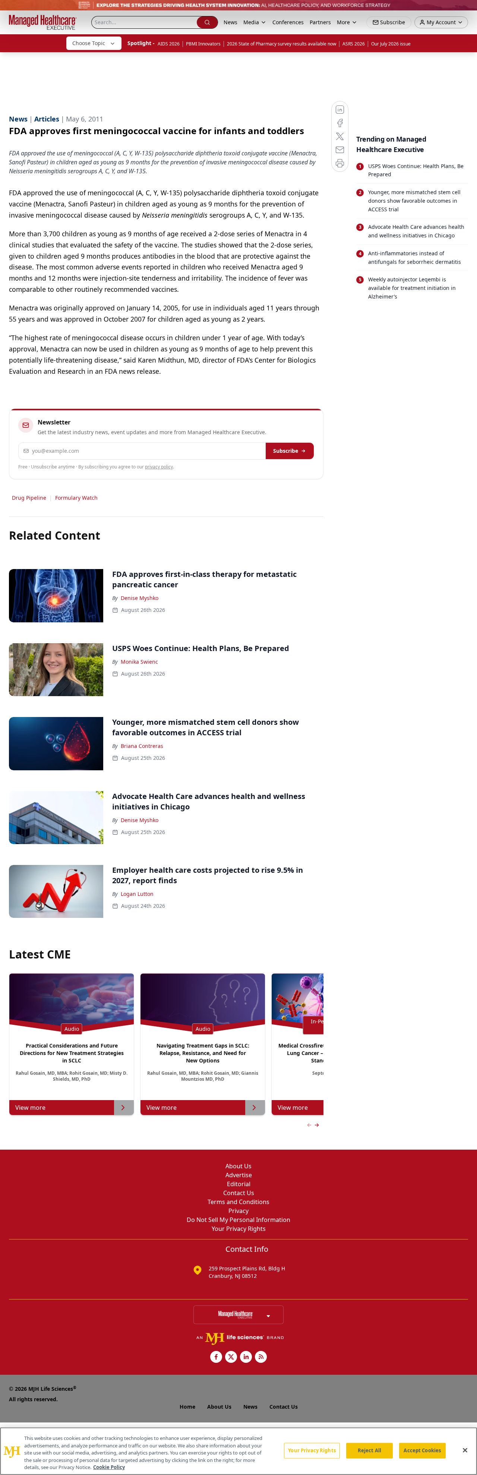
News (230, 22)
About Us (238, 1166)
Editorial (238, 1184)
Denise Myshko (139, 597)
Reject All (369, 1450)
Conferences (288, 22)
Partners (320, 22)
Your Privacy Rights (239, 1229)
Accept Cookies (422, 1450)
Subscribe (285, 450)
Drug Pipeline (29, 497)
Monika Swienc (139, 661)
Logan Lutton (137, 893)
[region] (238, 1451)
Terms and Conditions (238, 1202)
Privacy (238, 1211)
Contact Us (238, 1193)
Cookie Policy (109, 1467)
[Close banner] (467, 9)
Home (187, 1406)
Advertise (238, 1175)
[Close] (465, 1450)
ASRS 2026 (353, 44)
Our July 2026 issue (391, 44)
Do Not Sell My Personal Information (238, 1220)
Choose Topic (88, 43)
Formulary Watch (76, 497)
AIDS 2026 (169, 44)
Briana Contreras (142, 745)
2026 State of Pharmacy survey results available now (281, 44)
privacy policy (159, 467)
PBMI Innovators (203, 44)
